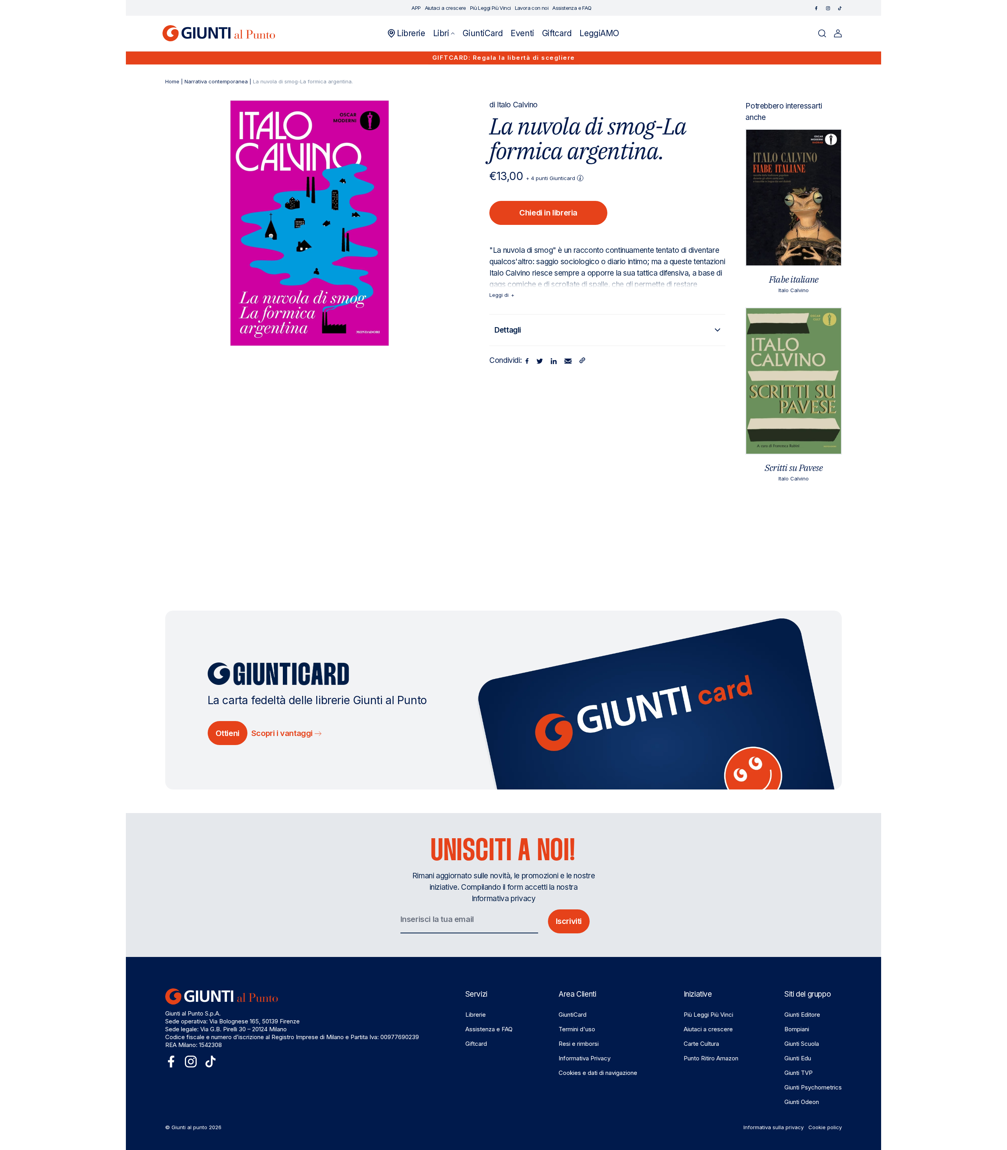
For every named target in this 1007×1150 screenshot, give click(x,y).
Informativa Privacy (584, 1058)
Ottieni (228, 733)
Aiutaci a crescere (708, 1029)
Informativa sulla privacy (773, 1127)
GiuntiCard (572, 1014)
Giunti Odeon (801, 1102)
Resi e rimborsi (579, 1043)
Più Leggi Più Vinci (708, 1014)
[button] (444, 33)
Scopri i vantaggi (283, 733)
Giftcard (476, 1043)
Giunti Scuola (801, 1043)
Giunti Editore (802, 1014)
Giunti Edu (797, 1058)
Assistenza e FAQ (489, 1029)
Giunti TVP (798, 1072)
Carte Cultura (701, 1043)
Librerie (475, 1014)
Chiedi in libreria (548, 212)
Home (172, 81)
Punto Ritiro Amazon (711, 1058)
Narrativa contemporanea (216, 81)
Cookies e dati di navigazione (598, 1072)
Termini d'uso (577, 1029)
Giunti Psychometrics (813, 1087)
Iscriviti (569, 921)
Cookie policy (825, 1127)
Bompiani (796, 1029)
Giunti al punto (189, 1127)
